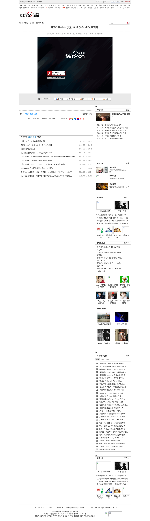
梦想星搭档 (108, 236)
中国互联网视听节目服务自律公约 (84, 516)
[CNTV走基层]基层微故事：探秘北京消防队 (37, 168)
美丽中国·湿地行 (100, 236)
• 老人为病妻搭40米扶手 (105, 223)
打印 (29, 118)
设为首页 (127, 2)
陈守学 (99, 250)
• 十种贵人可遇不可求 (104, 221)
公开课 (107, 8)
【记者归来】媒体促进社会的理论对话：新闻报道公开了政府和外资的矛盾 (48, 157)
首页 (20, 5)
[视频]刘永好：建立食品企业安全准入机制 (36, 145)
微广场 (111, 215)
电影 (85, 8)
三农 (96, 5)
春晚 (42, 5)
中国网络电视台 (30, 2)
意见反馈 (71, 99)
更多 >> (126, 243)
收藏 (106, 99)
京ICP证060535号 (63, 514)
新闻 (25, 5)
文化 (63, 5)
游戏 (129, 5)
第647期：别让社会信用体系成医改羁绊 (111, 133)
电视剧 (90, 8)
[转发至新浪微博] (80, 118)
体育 (33, 5)
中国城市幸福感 (104, 211)
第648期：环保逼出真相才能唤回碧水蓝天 (112, 130)
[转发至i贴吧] (78, 118)
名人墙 (117, 215)
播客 (112, 8)
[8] (48, 98)
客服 (122, 2)
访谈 (120, 5)
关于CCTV (36, 507)
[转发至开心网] (69, 118)
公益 (71, 5)
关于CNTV (52, 507)
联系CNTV (60, 507)
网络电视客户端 (71, 8)
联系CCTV (44, 507)
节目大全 (41, 8)
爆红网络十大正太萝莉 (125, 302)
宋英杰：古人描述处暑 (101, 302)
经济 (29, 5)
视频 (31, 114)
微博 (108, 5)
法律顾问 (81, 507)
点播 (35, 114)
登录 (113, 2)
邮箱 (125, 5)
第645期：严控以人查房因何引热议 (110, 138)
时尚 (92, 5)
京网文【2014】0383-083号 (77, 514)
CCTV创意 (98, 507)
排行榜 (60, 99)
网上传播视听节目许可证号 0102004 (46, 516)
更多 (127, 110)
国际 (102, 360)
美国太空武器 (122, 324)
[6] (46, 98)
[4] (44, 98)
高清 (80, 8)
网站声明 (74, 507)
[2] (42, 98)
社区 (104, 5)
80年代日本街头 (104, 343)
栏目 (128, 8)
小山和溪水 (101, 271)
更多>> (126, 197)
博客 (112, 5)
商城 (100, 5)
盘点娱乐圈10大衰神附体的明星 (108, 247)
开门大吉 (126, 235)
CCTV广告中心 (89, 507)
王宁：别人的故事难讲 (101, 286)
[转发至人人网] (75, 118)
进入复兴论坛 (77, 34)
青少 (58, 5)
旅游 (83, 5)
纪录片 (96, 8)
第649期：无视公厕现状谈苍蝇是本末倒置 (112, 128)
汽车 (79, 5)
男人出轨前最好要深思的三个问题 (109, 252)
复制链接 (44, 118)
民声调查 (112, 176)
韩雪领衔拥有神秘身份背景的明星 (109, 258)
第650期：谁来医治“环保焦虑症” (109, 125)
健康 (88, 5)
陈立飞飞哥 (101, 260)
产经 (75, 5)
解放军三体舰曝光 (104, 324)
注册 (118, 2)
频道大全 (26, 8)
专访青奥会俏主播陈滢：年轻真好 (109, 268)
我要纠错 (36, 118)
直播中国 (50, 8)
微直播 (104, 215)
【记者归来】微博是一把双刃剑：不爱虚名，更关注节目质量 (43, 164)
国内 (97, 360)
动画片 (101, 8)
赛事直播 (57, 8)
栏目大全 (34, 8)
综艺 (37, 5)
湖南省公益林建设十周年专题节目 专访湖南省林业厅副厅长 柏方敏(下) (47, 172)
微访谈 (98, 215)
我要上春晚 (117, 236)
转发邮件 (53, 118)
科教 (54, 5)
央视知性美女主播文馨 (113, 286)
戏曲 (46, 5)
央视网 (22, 2)
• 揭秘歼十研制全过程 (120, 218)
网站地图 (39, 2)
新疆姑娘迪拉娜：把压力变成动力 (109, 263)
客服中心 (114, 507)
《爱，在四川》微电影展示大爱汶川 (34, 141)
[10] (49, 98)
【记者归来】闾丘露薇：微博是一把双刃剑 (36, 160)
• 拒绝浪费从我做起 (121, 223)
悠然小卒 (100, 266)
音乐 (50, 5)
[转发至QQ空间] (72, 118)
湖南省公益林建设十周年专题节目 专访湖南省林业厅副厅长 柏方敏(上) (47, 176)
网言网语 (112, 167)
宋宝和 (99, 255)
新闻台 (32, 23)
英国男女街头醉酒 (122, 343)
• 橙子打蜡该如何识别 (104, 218)
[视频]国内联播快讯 (28, 149)
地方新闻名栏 (40, 23)
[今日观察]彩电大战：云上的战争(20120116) (37, 153)
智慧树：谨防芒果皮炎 (125, 286)
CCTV (119, 8)
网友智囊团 (106, 507)
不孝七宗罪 (122, 211)
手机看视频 (99, 34)
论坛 (116, 5)
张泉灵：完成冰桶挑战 (113, 302)
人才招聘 (67, 507)
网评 (107, 360)
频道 (124, 8)
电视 (20, 8)
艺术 (67, 5)
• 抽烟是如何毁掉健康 (120, 221)
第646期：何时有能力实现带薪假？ (110, 136)
